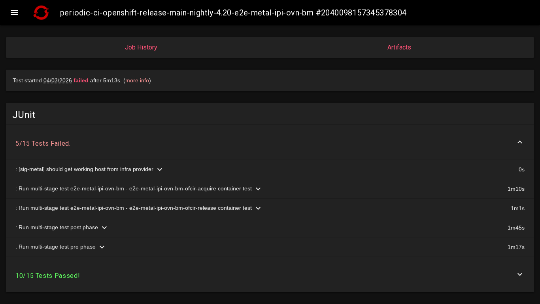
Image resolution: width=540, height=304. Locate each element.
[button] (14, 12)
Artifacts (399, 47)
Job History (141, 47)
